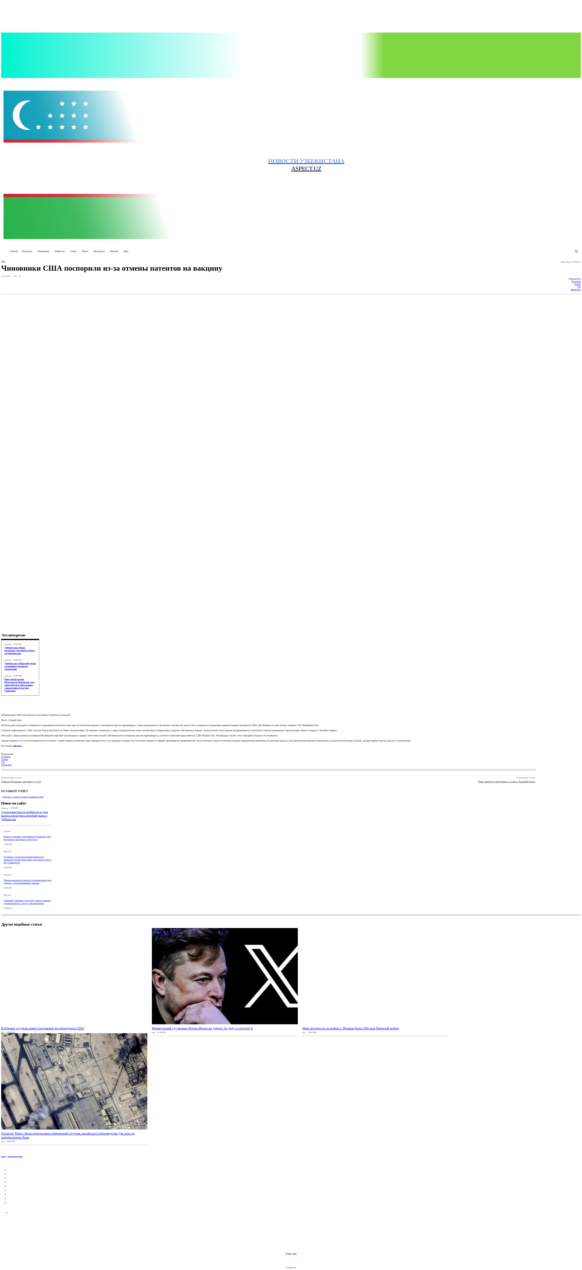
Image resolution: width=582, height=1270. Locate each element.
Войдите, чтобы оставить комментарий (23, 797)
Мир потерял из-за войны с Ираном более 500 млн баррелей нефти (350, 1028)
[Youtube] (545, 81)
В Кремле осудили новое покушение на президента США (42, 1028)
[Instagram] (533, 81)
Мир (3, 261)
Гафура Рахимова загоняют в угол (21, 781)
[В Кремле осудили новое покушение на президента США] (74, 976)
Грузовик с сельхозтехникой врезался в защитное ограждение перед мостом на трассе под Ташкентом (27, 860)
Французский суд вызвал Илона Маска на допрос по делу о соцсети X (202, 1028)
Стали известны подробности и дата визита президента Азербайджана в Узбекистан (24, 815)
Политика (7, 644)
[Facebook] (526, 81)
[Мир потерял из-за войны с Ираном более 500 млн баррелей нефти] (375, 976)
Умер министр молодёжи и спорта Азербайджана (506, 781)
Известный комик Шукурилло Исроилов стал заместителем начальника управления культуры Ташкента (19, 685)
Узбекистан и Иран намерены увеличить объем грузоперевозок (19, 650)
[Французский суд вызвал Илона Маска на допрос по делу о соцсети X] (225, 976)
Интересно (8, 851)
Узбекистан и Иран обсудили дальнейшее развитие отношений (20, 666)
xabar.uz (17, 746)
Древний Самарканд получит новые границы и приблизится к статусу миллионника (27, 902)
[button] (576, 251)
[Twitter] (539, 81)
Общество (8, 676)
